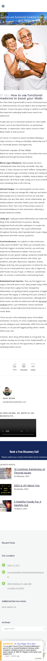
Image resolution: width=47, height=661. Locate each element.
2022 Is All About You (27, 485)
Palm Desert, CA (9, 607)
